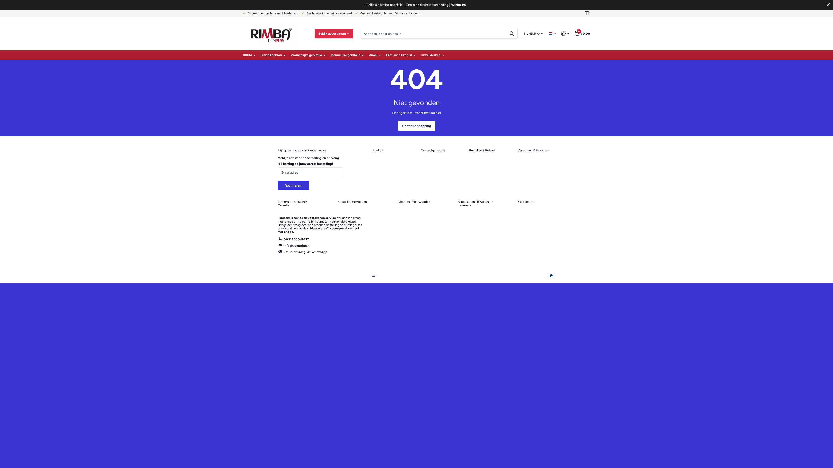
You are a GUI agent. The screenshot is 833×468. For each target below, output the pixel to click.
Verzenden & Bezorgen (533, 150)
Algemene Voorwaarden (414, 202)
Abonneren (293, 185)
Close (828, 5)
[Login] (565, 34)
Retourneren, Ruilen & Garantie (292, 203)
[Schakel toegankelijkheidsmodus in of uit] (587, 13)
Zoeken (512, 34)
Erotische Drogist (399, 55)
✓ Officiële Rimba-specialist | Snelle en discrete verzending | (415, 4)
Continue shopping (416, 126)
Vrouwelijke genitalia (306, 55)
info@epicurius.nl (297, 245)
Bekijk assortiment (332, 33)
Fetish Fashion (271, 55)
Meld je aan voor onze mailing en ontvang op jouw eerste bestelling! (308, 161)
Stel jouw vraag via (305, 252)
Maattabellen (526, 202)
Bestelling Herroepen (352, 202)
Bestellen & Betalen (482, 150)
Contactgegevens (433, 150)
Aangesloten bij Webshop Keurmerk (475, 203)
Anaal (373, 55)
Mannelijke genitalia (345, 55)
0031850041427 (296, 239)
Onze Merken (431, 55)
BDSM (247, 55)
